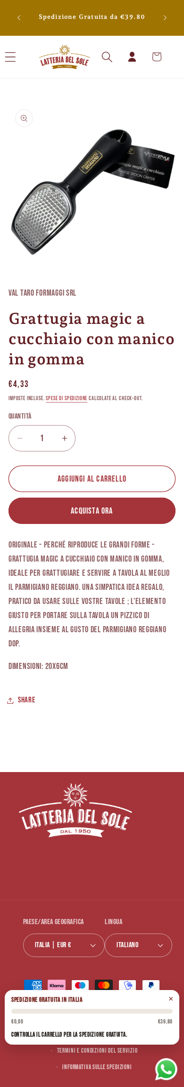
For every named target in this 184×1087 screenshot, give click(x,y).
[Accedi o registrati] (131, 56)
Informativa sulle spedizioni (97, 1067)
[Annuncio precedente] (18, 18)
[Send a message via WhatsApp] (166, 1069)
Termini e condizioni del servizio (97, 1051)
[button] (22, 56)
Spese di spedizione (66, 398)
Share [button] (26, 700)
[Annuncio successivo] (165, 18)
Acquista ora (92, 511)
